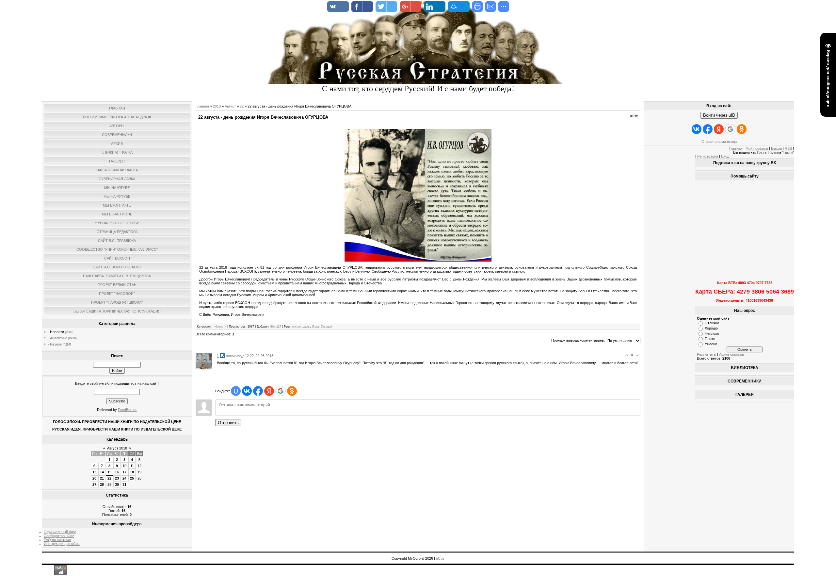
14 (102, 472)
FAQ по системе (57, 540)
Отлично (712, 323)
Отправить (228, 422)
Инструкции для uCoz (62, 544)
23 (117, 478)
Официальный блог (60, 532)
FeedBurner (127, 410)
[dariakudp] (204, 361)
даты (306, 326)
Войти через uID (719, 115)
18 (132, 472)
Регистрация (707, 156)
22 (109, 478)
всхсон (296, 326)
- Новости (56, 332)
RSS (788, 148)
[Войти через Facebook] (258, 391)
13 (94, 472)
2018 (217, 106)
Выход (776, 148)
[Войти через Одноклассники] (292, 391)
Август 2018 (117, 448)
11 (132, 466)
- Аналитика (57, 338)
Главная (202, 106)
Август (230, 106)
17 (124, 472)
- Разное (55, 344)
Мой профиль (757, 148)
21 (102, 478)
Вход (725, 156)
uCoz (440, 558)
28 (102, 484)
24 (124, 478)
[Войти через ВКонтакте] (247, 391)
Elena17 (275, 326)
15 (109, 472)
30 (117, 484)
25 (132, 478)
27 (94, 484)
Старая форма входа (719, 142)
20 (94, 478)
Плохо (710, 339)
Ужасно (711, 344)
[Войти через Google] (280, 391)
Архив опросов (731, 354)
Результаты (706, 354)
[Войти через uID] (236, 391)
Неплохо (712, 333)
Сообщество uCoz (59, 536)
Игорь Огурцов (322, 326)
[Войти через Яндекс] (269, 391)
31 (124, 484)
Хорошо (711, 328)
